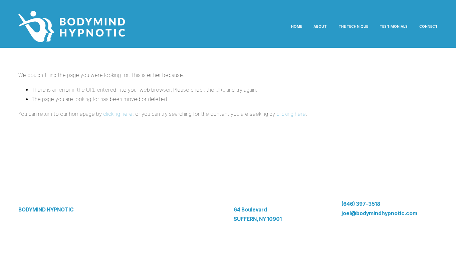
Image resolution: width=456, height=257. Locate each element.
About (320, 26)
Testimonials (394, 26)
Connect (428, 26)
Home (296, 26)
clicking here (118, 114)
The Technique (353, 26)
